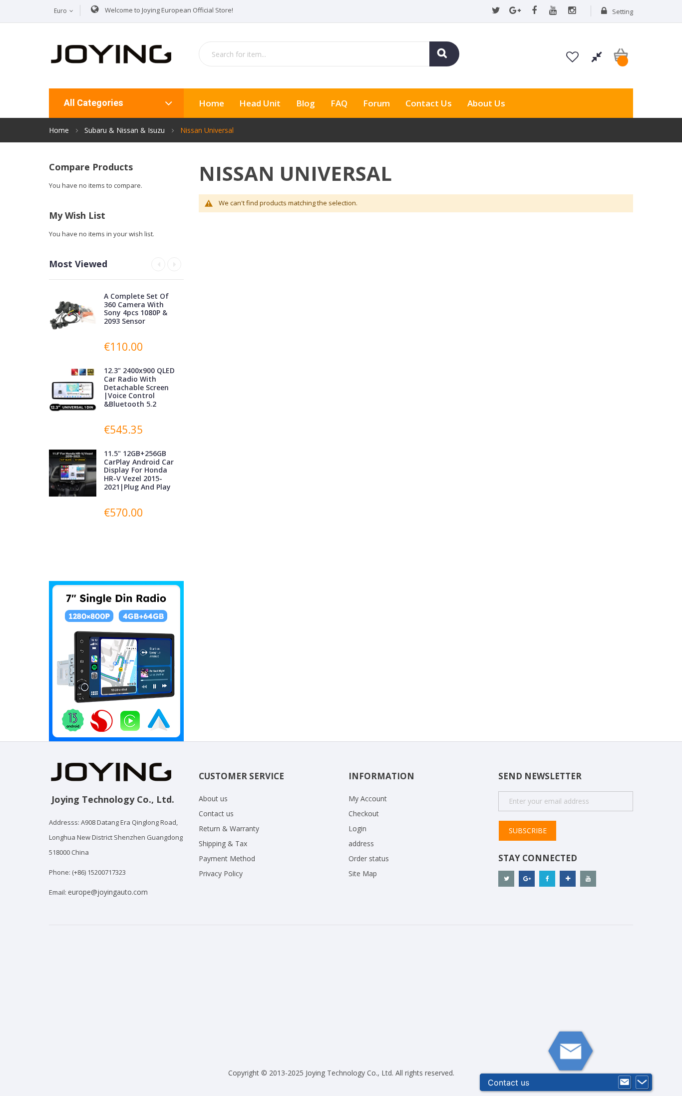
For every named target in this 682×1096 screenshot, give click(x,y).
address (361, 843)
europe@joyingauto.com (108, 892)
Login (357, 828)
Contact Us (428, 103)
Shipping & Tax (223, 843)
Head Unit (260, 103)
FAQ (339, 103)
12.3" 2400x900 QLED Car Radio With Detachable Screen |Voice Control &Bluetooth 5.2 (139, 387)
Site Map (362, 873)
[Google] (515, 11)
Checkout (363, 813)
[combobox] (329, 53)
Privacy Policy (221, 873)
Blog (305, 103)
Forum (376, 103)
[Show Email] (624, 1083)
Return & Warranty (229, 828)
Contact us (216, 813)
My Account (367, 798)
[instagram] (572, 11)
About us (486, 103)
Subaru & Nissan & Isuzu (125, 130)
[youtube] (553, 11)
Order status (368, 858)
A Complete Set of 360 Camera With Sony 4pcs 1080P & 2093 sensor (136, 308)
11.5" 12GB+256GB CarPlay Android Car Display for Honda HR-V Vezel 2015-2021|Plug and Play (139, 470)
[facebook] (534, 11)
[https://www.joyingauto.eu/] (111, 53)
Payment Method (227, 858)
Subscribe (528, 830)
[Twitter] (496, 11)
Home (60, 130)
